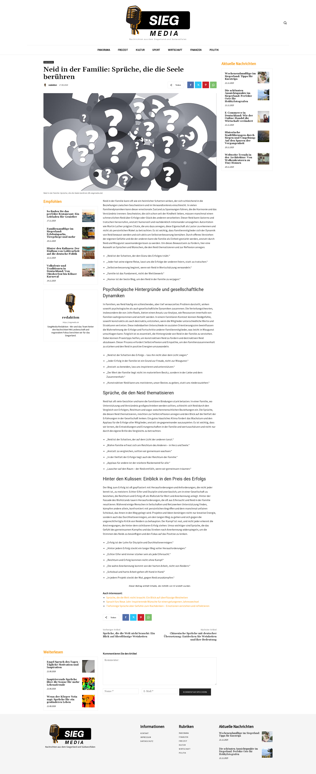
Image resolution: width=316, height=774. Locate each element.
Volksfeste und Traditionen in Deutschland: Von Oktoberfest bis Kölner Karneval (62, 271)
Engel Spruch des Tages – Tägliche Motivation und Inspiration (63, 664)
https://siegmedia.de (71, 322)
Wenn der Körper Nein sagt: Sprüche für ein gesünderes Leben (62, 699)
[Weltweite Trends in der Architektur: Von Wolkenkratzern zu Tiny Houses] (263, 159)
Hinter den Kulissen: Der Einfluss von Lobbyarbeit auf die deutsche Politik (63, 251)
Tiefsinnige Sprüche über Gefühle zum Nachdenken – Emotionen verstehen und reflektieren (157, 605)
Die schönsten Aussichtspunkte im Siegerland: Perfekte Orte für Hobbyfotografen (238, 96)
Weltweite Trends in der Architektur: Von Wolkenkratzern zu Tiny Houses (238, 159)
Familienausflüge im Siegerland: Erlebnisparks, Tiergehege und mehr (61, 233)
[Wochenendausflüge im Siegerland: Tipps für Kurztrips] (263, 77)
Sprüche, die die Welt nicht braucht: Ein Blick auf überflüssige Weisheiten (147, 597)
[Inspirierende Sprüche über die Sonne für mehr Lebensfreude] (88, 684)
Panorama (48, 62)
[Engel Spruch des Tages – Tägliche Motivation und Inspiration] (88, 666)
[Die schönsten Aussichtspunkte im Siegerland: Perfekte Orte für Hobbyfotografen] (263, 94)
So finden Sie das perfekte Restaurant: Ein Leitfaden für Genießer (63, 214)
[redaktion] (45, 85)
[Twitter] (198, 85)
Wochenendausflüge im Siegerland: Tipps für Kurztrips (240, 76)
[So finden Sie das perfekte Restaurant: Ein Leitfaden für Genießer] (88, 216)
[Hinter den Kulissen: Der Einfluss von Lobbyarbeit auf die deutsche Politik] (88, 253)
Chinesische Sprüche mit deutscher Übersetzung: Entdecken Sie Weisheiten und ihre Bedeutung (190, 636)
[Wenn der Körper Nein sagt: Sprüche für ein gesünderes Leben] (88, 701)
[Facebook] (190, 85)
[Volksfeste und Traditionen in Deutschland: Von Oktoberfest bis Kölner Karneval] (88, 270)
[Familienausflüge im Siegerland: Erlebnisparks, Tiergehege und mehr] (88, 233)
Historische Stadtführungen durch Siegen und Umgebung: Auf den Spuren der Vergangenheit (240, 138)
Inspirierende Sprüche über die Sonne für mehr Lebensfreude (63, 682)
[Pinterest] (205, 85)
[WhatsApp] (213, 85)
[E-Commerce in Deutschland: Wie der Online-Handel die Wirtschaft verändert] (263, 116)
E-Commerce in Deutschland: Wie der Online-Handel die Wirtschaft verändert (239, 117)
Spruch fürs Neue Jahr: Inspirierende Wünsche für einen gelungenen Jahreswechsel (152, 601)
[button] (285, 23)
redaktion (52, 85)
